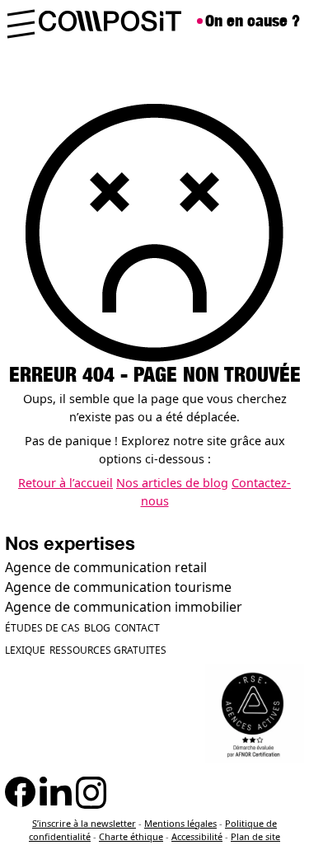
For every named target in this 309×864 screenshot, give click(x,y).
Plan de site (255, 836)
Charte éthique (131, 836)
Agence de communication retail (106, 567)
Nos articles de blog (172, 483)
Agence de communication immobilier (123, 607)
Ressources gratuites (107, 650)
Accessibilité (196, 836)
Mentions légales (180, 823)
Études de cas (42, 628)
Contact (137, 628)
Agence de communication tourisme (118, 587)
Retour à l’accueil (65, 483)
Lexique (25, 650)
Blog (97, 628)
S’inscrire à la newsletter (84, 823)
